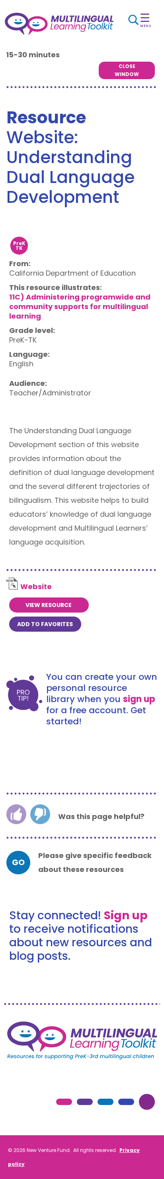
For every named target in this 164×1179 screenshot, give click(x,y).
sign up (139, 699)
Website (36, 586)
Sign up (126, 915)
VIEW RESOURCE (48, 605)
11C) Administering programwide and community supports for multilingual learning (79, 306)
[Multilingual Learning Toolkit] (59, 24)
